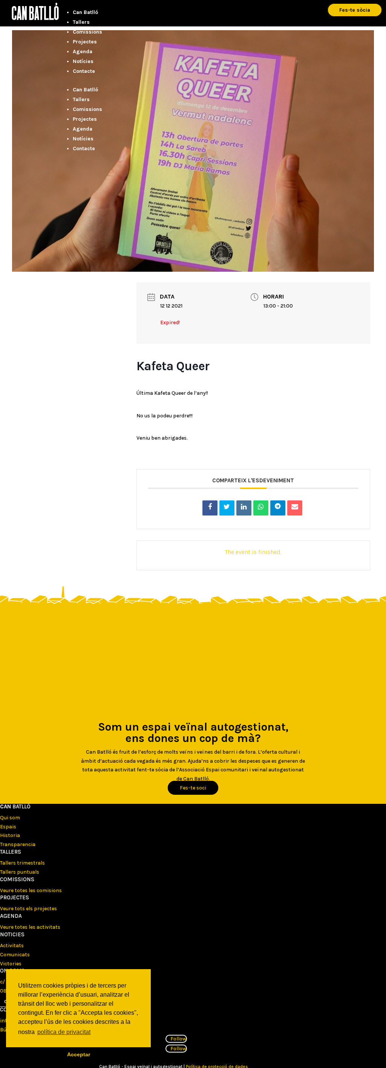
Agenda (82, 51)
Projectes (85, 41)
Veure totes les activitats (30, 927)
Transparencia (17, 844)
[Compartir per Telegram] (277, 508)
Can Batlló (85, 12)
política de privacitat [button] (63, 1032)
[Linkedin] (243, 508)
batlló (15, 806)
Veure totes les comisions (31, 890)
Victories (10, 963)
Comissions (87, 32)
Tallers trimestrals (22, 863)
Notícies (83, 61)
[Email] (294, 508)
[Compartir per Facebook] (210, 508)
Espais (8, 826)
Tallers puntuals (19, 872)
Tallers (81, 22)
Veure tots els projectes (28, 908)
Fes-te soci (193, 788)
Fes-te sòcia (354, 10)
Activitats (12, 945)
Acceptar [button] (78, 1054)
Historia (10, 835)
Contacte (84, 71)
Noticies (12, 934)
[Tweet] (226, 508)
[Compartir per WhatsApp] (260, 508)
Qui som (10, 817)
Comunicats (15, 954)
